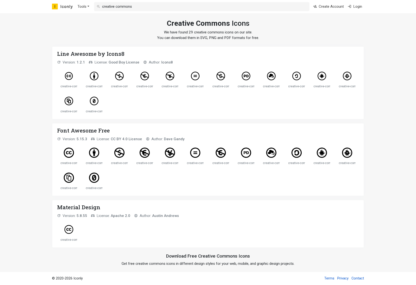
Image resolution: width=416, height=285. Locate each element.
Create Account (331, 6)
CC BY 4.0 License (126, 139)
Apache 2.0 (120, 216)
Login (357, 6)
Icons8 (167, 62)
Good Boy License (124, 62)
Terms (329, 278)
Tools (82, 6)
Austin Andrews (165, 216)
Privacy (343, 278)
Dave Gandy (174, 139)
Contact (357, 278)
